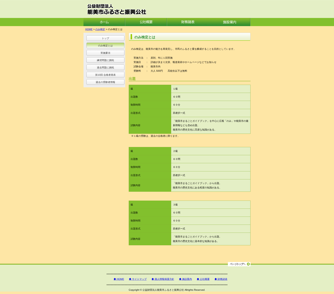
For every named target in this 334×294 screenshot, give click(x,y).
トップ (105, 38)
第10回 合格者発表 (105, 74)
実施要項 (105, 52)
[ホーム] (104, 25)
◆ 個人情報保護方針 (163, 279)
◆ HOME (119, 279)
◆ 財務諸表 (220, 279)
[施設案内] (229, 25)
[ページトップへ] (239, 265)
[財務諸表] (188, 25)
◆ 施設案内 (185, 279)
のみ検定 (100, 29)
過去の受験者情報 (105, 82)
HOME (89, 29)
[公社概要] (146, 25)
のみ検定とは (105, 45)
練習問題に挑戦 (105, 60)
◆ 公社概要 (203, 279)
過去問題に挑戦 (105, 67)
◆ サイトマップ (138, 279)
